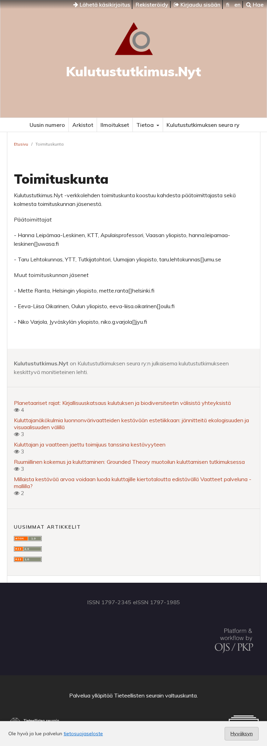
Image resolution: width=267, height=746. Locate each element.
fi (227, 4)
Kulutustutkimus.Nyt (133, 71)
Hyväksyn (241, 733)
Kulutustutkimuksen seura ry (203, 124)
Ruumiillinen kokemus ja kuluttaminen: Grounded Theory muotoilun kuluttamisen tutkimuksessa (129, 461)
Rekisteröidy (152, 4)
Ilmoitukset (114, 124)
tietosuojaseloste (83, 733)
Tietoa (145, 124)
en (237, 4)
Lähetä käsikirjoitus (104, 4)
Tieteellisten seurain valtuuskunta (155, 695)
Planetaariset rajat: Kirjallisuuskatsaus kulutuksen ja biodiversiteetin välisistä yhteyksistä (122, 402)
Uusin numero (47, 124)
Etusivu (21, 144)
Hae (257, 4)
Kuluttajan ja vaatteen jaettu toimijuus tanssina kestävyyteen (89, 444)
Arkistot (82, 124)
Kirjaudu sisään (199, 4)
